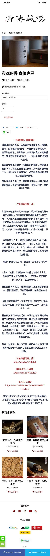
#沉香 (24, 399)
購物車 (44, 2)
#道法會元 (16, 399)
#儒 (27, 403)
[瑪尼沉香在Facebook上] (19, 511)
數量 (4, 104)
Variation (5, 92)
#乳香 (35, 399)
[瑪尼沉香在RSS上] (36, 511)
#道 (19, 403)
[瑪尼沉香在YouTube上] (30, 511)
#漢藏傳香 (41, 396)
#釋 (23, 403)
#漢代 (32, 403)
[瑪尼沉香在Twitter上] (14, 511)
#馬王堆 (38, 403)
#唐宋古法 (31, 396)
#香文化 (12, 396)
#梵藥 (41, 399)
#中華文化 (21, 396)
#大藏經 (14, 403)
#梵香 (5, 396)
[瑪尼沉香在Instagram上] (25, 511)
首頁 (3, 33)
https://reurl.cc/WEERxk (25, 362)
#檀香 (29, 399)
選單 (8, 2)
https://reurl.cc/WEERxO (25, 372)
